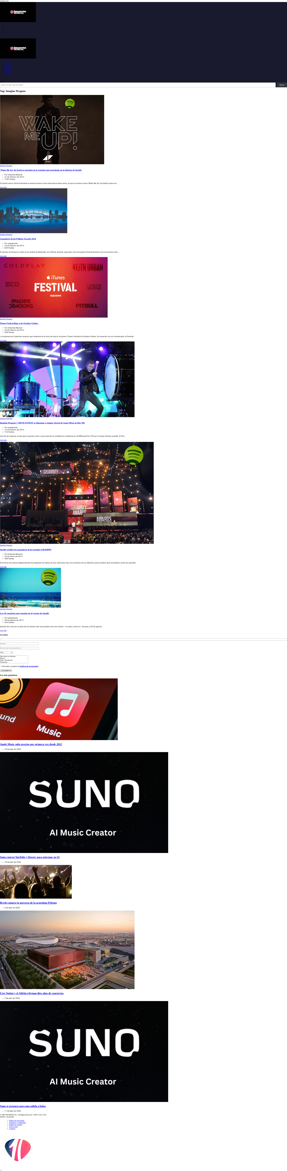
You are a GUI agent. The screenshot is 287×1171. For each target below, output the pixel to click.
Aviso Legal (13, 1127)
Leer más (3, 187)
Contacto (12, 1129)
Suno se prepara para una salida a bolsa (23, 1106)
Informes (7, 66)
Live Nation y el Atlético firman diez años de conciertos (32, 993)
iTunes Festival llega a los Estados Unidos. (19, 323)
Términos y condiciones (17, 1123)
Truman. (18, 1117)
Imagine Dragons (6, 166)
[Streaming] (14, 662)
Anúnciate (8, 72)
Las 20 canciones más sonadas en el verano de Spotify (24, 613)
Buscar (2, 81)
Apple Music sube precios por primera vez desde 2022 (31, 744)
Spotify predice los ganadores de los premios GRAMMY (25, 550)
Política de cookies (15, 1125)
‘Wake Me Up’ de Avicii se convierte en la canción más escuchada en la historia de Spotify (41, 170)
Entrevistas (8, 68)
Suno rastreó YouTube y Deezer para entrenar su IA (30, 857)
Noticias (7, 64)
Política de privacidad (16, 1121)
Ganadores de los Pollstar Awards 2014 (18, 239)
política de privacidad (29, 666)
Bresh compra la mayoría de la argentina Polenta (28, 902)
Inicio (6, 62)
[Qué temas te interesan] (14, 656)
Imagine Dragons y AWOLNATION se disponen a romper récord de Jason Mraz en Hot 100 (42, 423)
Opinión (7, 70)
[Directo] (14, 658)
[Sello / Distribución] (14, 660)
